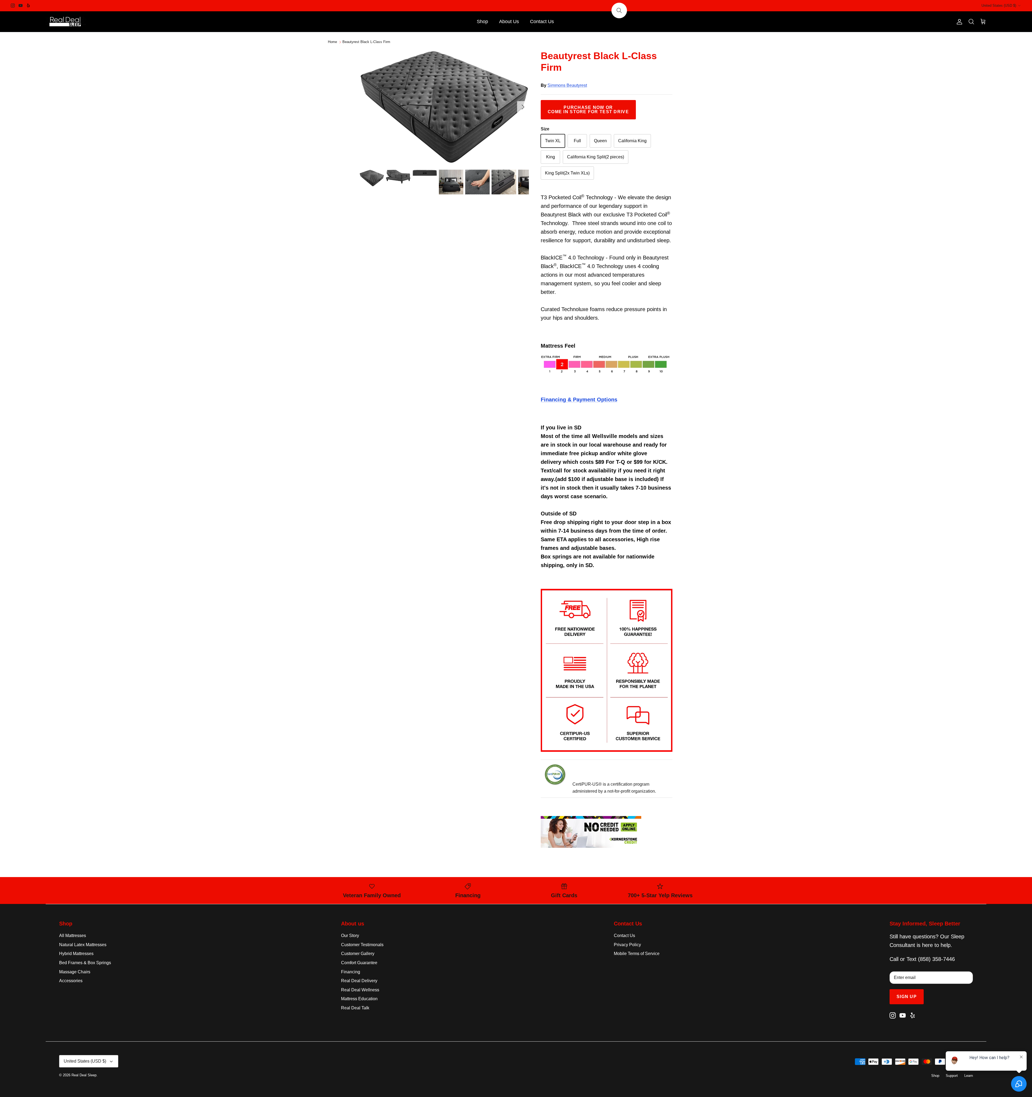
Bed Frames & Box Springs (85, 962)
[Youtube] (21, 5)
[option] (444, 107)
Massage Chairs (74, 972)
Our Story (350, 935)
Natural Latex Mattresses (82, 944)
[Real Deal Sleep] (66, 22)
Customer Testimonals (362, 944)
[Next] (523, 107)
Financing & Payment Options (579, 400)
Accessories (71, 980)
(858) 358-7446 (936, 959)
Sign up (907, 996)
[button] (619, 10)
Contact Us (542, 21)
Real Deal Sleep (83, 1075)
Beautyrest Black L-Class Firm (366, 42)
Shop (482, 21)
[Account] (958, 22)
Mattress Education (359, 998)
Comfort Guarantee (359, 962)
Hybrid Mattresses (76, 953)
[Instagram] (13, 5)
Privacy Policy (627, 944)
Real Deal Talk (355, 1008)
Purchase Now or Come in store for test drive (588, 109)
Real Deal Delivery (359, 980)
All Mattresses (72, 935)
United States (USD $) (998, 5)
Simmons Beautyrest (567, 85)
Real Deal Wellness (360, 990)
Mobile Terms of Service (637, 953)
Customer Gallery (357, 953)
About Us (509, 21)
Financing (350, 972)
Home (332, 42)
